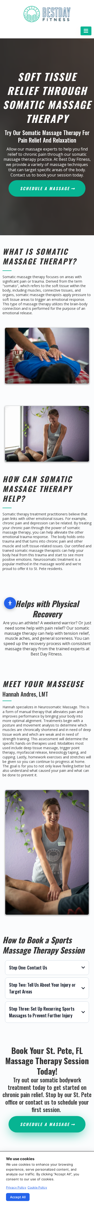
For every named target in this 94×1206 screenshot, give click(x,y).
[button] (85, 30)
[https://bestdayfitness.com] (47, 14)
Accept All (18, 1197)
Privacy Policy (16, 1187)
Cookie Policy (37, 1187)
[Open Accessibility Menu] (10, 603)
